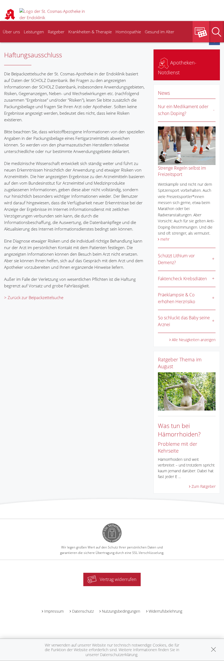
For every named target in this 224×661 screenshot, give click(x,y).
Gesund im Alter (159, 31)
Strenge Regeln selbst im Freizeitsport (182, 171)
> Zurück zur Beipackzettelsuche (33, 297)
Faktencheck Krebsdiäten (182, 279)
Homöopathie (128, 31)
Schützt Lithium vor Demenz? (176, 259)
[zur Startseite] (54, 13)
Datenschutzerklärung (118, 654)
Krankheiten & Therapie (90, 31)
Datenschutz (83, 611)
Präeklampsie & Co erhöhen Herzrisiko (176, 298)
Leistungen (34, 31)
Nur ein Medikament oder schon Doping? (183, 110)
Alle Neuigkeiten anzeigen (194, 339)
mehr (164, 239)
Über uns (11, 31)
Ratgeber (56, 31)
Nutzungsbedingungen (121, 611)
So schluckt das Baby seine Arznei (184, 321)
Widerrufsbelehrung (165, 611)
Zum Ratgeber (203, 486)
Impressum (54, 611)
